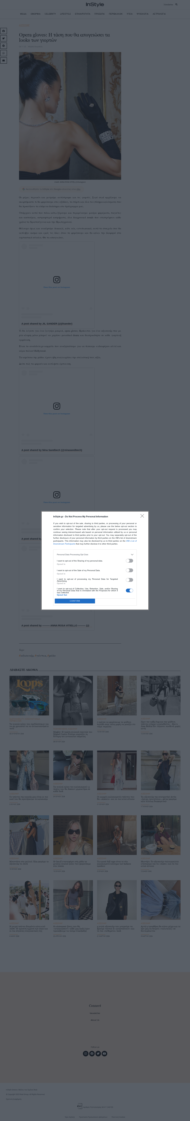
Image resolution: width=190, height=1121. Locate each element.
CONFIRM (75, 601)
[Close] (143, 516)
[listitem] (95, 554)
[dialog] (95, 560)
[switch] (129, 561)
